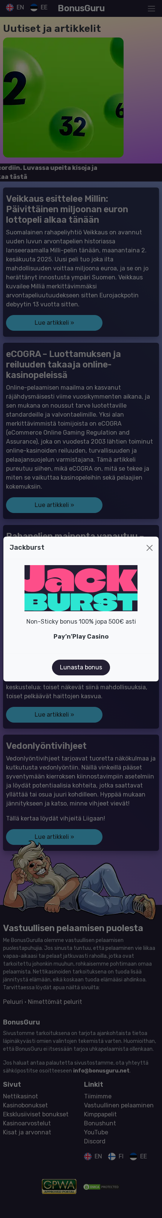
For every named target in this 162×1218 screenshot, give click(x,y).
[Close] (150, 548)
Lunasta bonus (81, 667)
